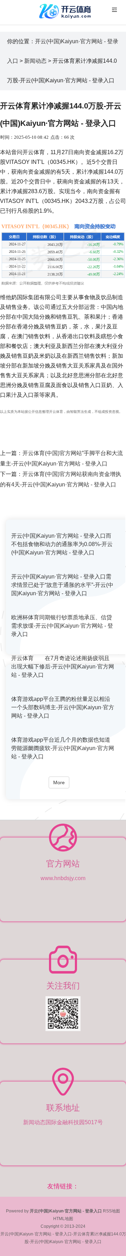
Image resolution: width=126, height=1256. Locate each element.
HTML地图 (63, 1218)
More (59, 782)
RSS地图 (111, 1211)
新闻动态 (35, 61)
